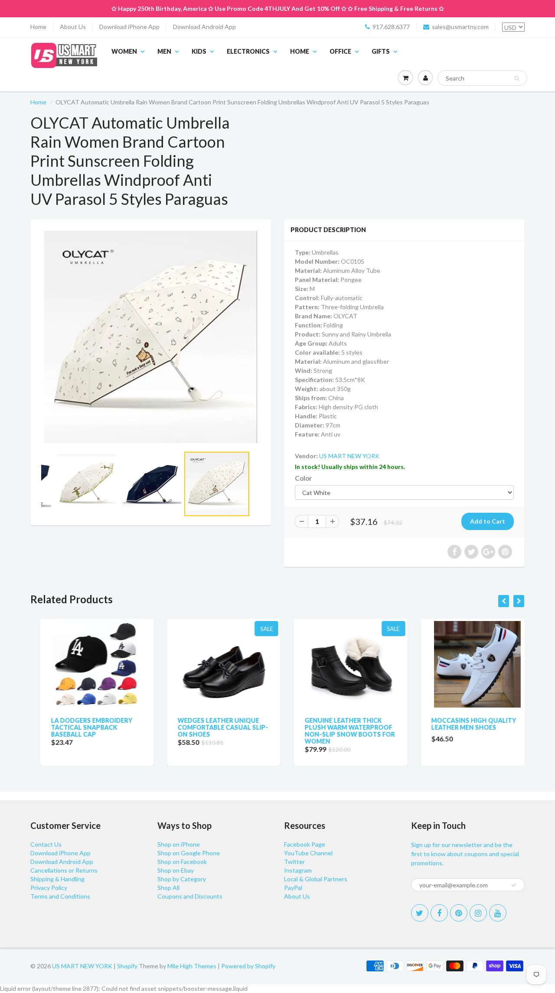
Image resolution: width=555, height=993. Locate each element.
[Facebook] (439, 913)
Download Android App (204, 26)
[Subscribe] (514, 885)
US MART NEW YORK (349, 455)
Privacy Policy (48, 887)
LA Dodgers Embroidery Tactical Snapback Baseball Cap (82, 727)
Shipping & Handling (57, 879)
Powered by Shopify (248, 966)
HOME (299, 51)
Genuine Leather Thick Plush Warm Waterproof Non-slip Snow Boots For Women (340, 731)
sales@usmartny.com (460, 26)
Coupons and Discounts (189, 896)
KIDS (199, 51)
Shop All (168, 887)
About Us (73, 26)
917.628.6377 (391, 26)
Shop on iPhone (178, 844)
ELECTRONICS (248, 51)
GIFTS (381, 51)
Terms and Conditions (60, 896)
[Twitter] (419, 913)
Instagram (298, 870)
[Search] (516, 78)
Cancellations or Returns (64, 870)
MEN (164, 51)
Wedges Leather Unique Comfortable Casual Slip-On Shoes (213, 727)
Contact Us (46, 844)
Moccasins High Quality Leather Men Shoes (464, 724)
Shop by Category (181, 879)
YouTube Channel (308, 853)
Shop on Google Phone (188, 853)
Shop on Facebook (182, 861)
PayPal (293, 887)
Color (303, 478)
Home (38, 26)
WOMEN (124, 51)
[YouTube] (497, 913)
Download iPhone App (129, 26)
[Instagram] (478, 913)
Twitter (294, 861)
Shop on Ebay (175, 870)
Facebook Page (304, 844)
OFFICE (340, 51)
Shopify (127, 966)
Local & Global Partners (315, 879)
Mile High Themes (191, 966)
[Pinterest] (458, 913)
